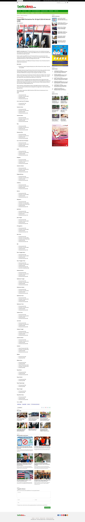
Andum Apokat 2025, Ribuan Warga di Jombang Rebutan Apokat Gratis (55, 120)
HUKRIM (29, 10)
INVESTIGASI (24, 10)
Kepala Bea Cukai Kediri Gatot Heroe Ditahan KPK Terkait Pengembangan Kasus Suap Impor (42, 447)
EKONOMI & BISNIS (44, 10)
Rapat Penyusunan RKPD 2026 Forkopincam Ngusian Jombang (64, 111)
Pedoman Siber (42, 518)
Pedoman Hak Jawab (49, 518)
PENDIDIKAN (51, 10)
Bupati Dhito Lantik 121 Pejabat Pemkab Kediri (33, 430)
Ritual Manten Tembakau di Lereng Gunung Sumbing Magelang (55, 102)
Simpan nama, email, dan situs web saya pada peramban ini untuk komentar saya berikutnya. (32, 505)
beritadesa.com (21, 22)
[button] (66, 2)
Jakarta (28, 404)
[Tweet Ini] (44, 407)
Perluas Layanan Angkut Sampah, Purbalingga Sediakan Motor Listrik (62, 28)
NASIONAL (19, 10)
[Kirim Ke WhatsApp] (50, 407)
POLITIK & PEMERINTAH (36, 10)
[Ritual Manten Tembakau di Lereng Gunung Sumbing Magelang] (55, 98)
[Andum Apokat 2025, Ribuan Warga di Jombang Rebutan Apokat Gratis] (55, 116)
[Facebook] (58, 515)
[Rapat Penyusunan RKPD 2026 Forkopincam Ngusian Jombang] (64, 107)
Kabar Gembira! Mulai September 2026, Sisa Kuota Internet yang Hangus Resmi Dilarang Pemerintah (24, 447)
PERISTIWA (56, 10)
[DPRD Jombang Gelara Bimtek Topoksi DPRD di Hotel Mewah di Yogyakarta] (64, 116)
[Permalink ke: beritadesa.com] (17, 23)
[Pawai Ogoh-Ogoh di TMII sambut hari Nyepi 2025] (55, 107)
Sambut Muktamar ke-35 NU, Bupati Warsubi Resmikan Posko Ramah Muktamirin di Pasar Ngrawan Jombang (63, 24)
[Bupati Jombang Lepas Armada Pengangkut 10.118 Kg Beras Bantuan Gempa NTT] (45, 415)
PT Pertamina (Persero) (35, 404)
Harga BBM (24, 404)
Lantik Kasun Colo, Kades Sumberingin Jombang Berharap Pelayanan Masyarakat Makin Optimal (21, 430)
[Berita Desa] (26, 6)
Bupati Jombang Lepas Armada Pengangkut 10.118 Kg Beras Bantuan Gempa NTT (45, 419)
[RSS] (67, 515)
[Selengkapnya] (67, 93)
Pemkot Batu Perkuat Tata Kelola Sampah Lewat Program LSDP (21, 419)
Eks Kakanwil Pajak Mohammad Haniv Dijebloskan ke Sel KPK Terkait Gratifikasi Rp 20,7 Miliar (42, 464)
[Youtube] (63, 515)
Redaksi (33, 518)
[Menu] (17, 2)
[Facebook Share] (42, 407)
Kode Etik (37, 518)
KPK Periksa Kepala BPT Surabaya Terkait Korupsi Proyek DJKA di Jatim (24, 481)
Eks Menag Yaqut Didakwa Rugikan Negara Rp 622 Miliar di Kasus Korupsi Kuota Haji (42, 481)
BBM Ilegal (19, 404)
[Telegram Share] (48, 407)
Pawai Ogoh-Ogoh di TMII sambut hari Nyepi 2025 (55, 111)
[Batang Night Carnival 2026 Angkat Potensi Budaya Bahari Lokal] (54, 33)
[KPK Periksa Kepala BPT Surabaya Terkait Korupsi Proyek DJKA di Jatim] (25, 474)
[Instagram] (62, 515)
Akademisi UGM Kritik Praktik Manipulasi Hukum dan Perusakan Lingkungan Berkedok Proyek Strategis (61, 89)
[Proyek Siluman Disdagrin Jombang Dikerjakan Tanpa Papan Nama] (64, 98)
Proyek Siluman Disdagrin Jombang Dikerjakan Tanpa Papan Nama (64, 102)
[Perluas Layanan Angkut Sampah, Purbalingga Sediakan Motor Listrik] (54, 28)
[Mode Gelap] (67, 2)
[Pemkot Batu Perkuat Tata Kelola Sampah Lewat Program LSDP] (22, 415)
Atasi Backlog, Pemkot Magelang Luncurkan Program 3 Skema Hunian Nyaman (44, 430)
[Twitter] (60, 515)
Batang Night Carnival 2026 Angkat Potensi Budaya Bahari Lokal (62, 33)
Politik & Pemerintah (20, 17)
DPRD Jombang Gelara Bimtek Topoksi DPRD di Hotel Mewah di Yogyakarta (63, 120)
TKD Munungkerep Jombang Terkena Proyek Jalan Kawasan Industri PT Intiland (60, 75)
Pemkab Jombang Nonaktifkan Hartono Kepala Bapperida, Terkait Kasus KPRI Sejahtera (61, 82)
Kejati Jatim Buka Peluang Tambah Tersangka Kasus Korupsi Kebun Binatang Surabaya (36, 0)
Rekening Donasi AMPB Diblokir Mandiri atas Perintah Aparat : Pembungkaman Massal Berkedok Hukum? (24, 464)
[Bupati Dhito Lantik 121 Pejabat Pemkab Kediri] (34, 425)
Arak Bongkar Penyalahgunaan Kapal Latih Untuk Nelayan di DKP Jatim (60, 72)
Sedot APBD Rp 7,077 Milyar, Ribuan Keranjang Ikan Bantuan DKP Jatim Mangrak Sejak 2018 (60, 86)
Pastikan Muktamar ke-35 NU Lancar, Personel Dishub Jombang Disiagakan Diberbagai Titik (34, 419)
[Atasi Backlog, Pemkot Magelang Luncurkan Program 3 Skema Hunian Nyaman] (45, 425)
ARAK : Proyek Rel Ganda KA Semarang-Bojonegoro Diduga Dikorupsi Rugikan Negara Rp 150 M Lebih (61, 79)
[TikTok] (65, 515)
